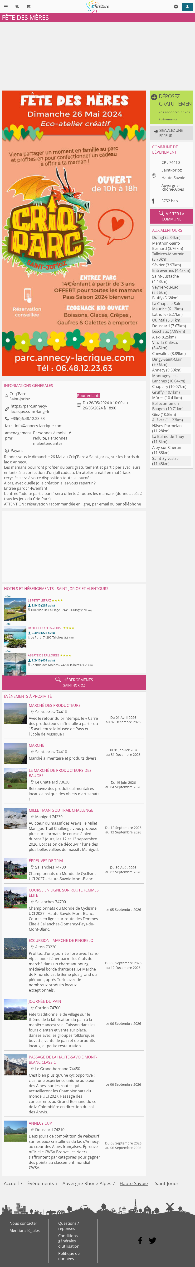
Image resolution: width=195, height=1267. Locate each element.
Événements (40, 1183)
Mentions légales (25, 1230)
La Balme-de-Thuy (168, 436)
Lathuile (159, 314)
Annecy (158, 370)
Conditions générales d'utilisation (68, 1241)
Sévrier (158, 265)
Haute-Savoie (173, 177)
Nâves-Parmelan (167, 425)
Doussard (161, 325)
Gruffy (158, 392)
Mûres (158, 397)
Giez (156, 414)
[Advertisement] (97, 55)
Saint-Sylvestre (165, 458)
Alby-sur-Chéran (166, 447)
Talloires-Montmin (168, 254)
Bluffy (157, 298)
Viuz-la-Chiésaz (165, 342)
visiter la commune (171, 216)
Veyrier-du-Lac (165, 287)
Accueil (11, 1183)
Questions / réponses (68, 1226)
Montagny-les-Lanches (165, 378)
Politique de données (69, 1256)
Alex (156, 337)
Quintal (158, 320)
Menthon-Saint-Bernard (166, 246)
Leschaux (160, 331)
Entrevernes (163, 270)
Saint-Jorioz (171, 170)
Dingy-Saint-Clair (167, 359)
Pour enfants (88, 395)
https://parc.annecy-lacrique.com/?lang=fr (30, 408)
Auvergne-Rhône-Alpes (172, 187)
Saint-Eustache (165, 276)
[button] (171, 107)
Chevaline (161, 353)
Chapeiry (160, 386)
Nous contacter (23, 1223)
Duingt (158, 237)
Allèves (158, 420)
